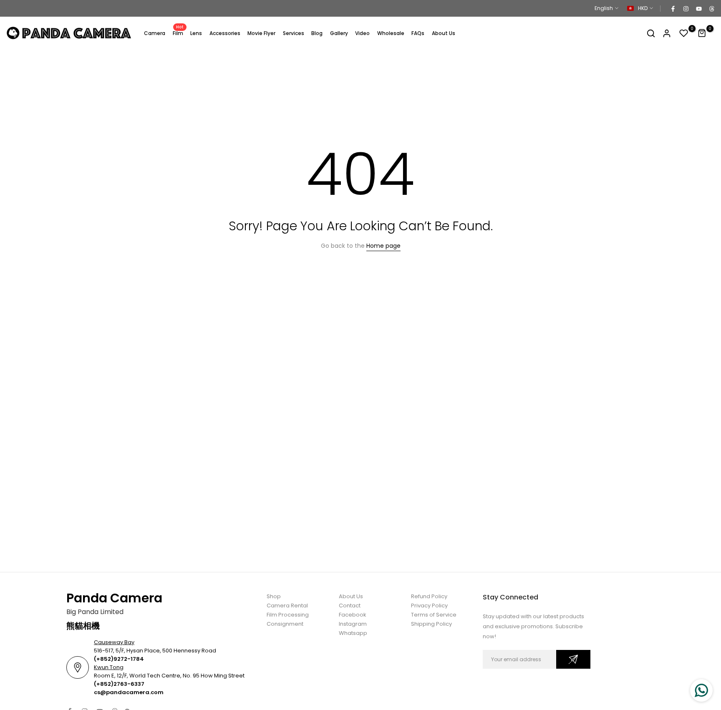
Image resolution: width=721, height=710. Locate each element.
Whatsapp (353, 633)
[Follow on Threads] (711, 8)
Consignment (285, 624)
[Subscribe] (573, 659)
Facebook (352, 615)
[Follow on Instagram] (685, 8)
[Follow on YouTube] (698, 8)
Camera (154, 33)
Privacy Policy (429, 605)
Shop (274, 596)
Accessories (224, 33)
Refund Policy (429, 596)
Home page (383, 246)
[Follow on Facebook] (672, 8)
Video (362, 33)
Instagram (353, 624)
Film (178, 33)
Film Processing (288, 615)
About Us (443, 33)
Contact (349, 605)
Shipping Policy (431, 624)
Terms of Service (433, 615)
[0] (683, 33)
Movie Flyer (261, 33)
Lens (196, 33)
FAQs (417, 33)
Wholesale (390, 33)
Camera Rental (287, 605)
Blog (317, 33)
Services (293, 33)
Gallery (339, 33)
